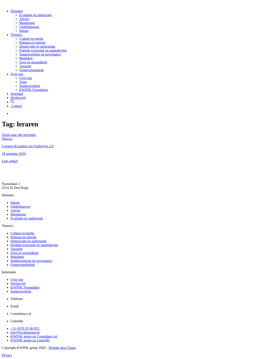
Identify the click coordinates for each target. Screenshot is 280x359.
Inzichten (16, 94)
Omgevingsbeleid (31, 70)
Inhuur (23, 31)
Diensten (16, 11)
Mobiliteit (26, 58)
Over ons (16, 74)
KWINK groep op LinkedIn (29, 340)
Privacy (7, 355)
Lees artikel (10, 161)
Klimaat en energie (32, 42)
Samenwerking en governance (40, 54)
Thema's (16, 35)
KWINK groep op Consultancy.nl (33, 336)
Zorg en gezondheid (33, 62)
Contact (16, 106)
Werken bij (18, 97)
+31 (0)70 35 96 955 (25, 328)
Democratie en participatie (37, 46)
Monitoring (27, 23)
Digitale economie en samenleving (43, 50)
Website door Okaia (62, 348)
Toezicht (25, 66)
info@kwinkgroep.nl (25, 332)
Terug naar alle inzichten (19, 135)
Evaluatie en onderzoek (35, 15)
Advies (24, 19)
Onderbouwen (29, 27)
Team (23, 82)
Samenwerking (29, 86)
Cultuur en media (31, 38)
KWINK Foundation (33, 90)
